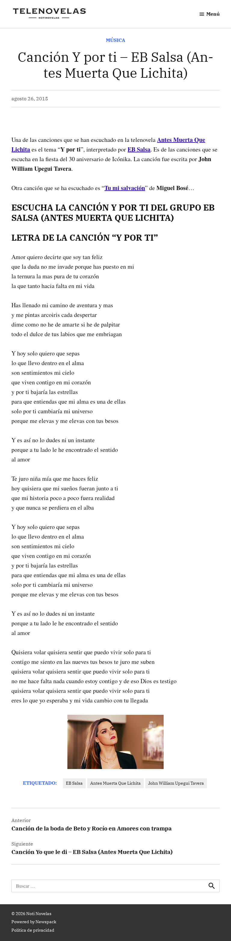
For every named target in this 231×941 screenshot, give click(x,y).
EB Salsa (74, 783)
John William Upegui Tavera (176, 783)
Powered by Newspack (33, 921)
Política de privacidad (32, 930)
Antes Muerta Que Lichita (115, 783)
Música (115, 40)
